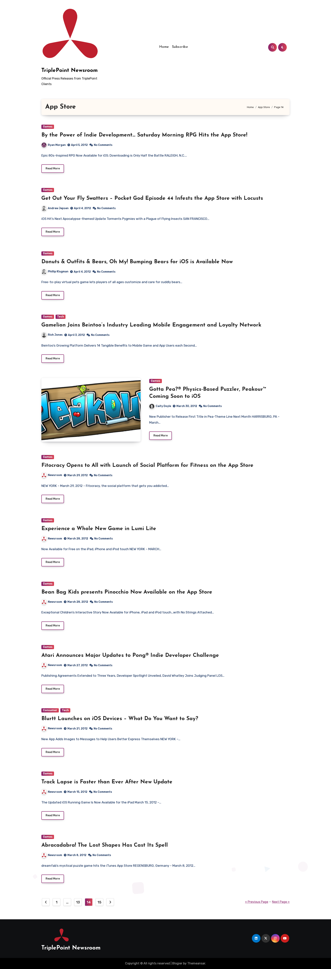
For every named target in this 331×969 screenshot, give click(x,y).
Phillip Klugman (58, 271)
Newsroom (55, 475)
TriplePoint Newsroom (69, 70)
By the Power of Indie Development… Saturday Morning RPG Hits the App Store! (144, 135)
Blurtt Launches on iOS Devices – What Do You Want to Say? (119, 718)
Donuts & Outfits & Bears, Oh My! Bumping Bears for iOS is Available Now (137, 262)
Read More (53, 168)
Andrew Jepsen (58, 208)
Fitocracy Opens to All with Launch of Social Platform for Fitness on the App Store (147, 465)
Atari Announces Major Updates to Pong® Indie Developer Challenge (130, 655)
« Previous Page (256, 902)
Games (47, 126)
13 (78, 902)
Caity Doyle (163, 406)
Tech (60, 316)
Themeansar (196, 963)
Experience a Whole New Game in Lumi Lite (98, 528)
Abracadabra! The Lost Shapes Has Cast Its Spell (104, 845)
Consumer (50, 710)
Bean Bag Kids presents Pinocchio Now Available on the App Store (126, 592)
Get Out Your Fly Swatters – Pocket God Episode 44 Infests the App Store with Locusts (152, 198)
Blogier (177, 963)
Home (164, 47)
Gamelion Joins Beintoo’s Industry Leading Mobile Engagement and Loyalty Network (151, 325)
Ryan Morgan (57, 145)
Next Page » (281, 902)
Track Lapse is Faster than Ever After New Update (106, 782)
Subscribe (180, 47)
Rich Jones (55, 334)
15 (99, 902)
